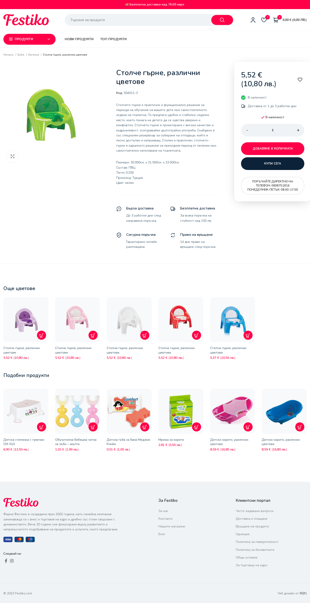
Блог (161, 534)
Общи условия (246, 557)
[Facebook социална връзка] (6, 560)
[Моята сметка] (253, 20)
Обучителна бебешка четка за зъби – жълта (75, 442)
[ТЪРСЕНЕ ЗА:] (222, 20)
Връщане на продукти (252, 526)
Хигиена (34, 55)
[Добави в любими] (46, 303)
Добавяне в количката (273, 149)
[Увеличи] (12, 156)
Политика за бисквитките (255, 550)
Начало (8, 55)
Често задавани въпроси (254, 511)
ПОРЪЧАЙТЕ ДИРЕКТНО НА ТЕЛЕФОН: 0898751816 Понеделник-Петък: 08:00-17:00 (272, 186)
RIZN (303, 593)
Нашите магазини (171, 526)
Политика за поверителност (257, 542)
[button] (41, 335)
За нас (163, 511)
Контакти (165, 519)
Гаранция (242, 534)
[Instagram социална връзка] (12, 560)
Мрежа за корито (171, 440)
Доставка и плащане (251, 519)
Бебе (21, 55)
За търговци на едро (251, 565)
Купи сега (272, 164)
